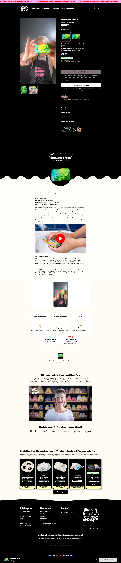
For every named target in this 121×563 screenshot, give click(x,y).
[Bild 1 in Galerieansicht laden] (24, 90)
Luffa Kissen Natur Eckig (60, 478)
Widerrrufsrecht (24, 513)
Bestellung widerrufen (25, 516)
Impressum (23, 518)
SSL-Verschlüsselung (25, 525)
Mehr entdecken (67, 8)
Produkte (46, 8)
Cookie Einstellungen (25, 523)
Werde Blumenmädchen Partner (49, 523)
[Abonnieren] (75, 542)
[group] (66, 36)
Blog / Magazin (44, 511)
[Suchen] (89, 8)
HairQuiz (55, 8)
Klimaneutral (43, 518)
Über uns (42, 516)
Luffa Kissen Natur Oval (44, 478)
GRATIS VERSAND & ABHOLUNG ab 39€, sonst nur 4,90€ (70, 61)
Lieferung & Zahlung (25, 511)
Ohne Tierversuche (45, 513)
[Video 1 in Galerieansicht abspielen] (33, 90)
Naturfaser (77, 478)
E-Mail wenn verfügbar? (82, 85)
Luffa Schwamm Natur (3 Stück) (27, 478)
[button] (99, 8)
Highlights (36, 8)
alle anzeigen (60, 492)
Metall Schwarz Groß (94, 478)
